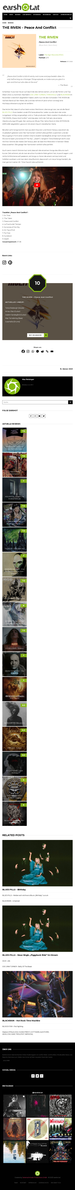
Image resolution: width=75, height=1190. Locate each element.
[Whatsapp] (33, 351)
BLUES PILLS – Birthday (14, 889)
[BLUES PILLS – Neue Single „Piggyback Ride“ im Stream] (37, 929)
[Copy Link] (47, 351)
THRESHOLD (51, 95)
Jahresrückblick (66, 14)
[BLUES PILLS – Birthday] (37, 863)
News (11, 14)
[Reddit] (42, 351)
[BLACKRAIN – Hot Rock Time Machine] (37, 994)
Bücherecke (47, 14)
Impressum (32, 1182)
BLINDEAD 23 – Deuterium (14, 723)
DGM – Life (6, 961)
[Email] (52, 351)
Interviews (37, 14)
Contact (56, 14)
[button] (14, 1106)
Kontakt (23, 1182)
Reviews (18, 14)
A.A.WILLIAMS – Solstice (15, 648)
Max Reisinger (28, 379)
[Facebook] (23, 351)
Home (5, 14)
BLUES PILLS (7, 112)
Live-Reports (27, 14)
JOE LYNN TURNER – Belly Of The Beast (17, 966)
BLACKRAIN (65, 95)
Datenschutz (44, 1182)
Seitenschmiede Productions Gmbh (35, 1177)
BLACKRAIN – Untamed (11, 901)
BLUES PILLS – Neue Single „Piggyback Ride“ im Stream (30, 955)
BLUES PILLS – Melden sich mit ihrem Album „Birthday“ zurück (25, 895)
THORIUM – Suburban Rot (14, 549)
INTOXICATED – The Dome (14, 598)
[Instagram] (28, 351)
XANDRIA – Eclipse (15, 748)
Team (16, 1182)
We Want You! (56, 1182)
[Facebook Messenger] (37, 351)
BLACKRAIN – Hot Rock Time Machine (21, 1020)
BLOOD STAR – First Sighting (12, 1026)
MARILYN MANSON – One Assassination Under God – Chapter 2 (14, 571)
